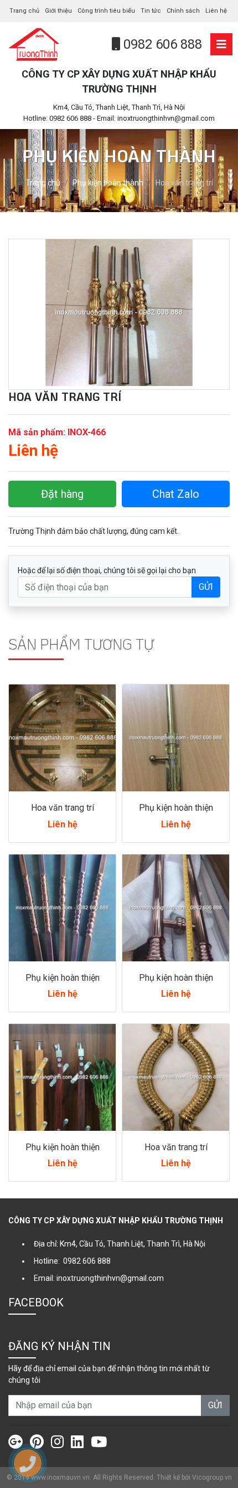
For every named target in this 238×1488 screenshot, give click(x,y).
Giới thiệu (58, 10)
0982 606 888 (161, 44)
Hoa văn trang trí (62, 807)
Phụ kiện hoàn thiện (176, 807)
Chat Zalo (175, 494)
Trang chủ (24, 10)
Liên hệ (216, 10)
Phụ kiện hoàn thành (108, 182)
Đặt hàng (62, 494)
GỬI (206, 586)
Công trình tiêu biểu (106, 10)
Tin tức (151, 10)
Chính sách (183, 10)
